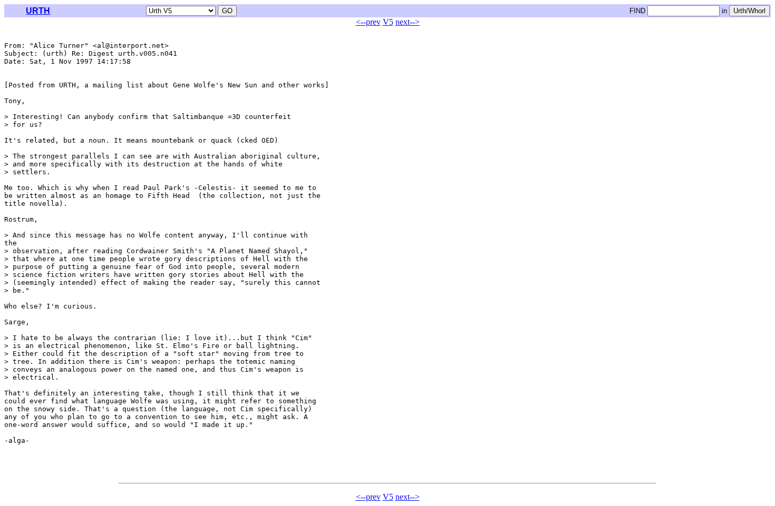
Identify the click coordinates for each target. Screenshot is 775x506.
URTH (38, 10)
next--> (407, 21)
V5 (388, 21)
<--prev (368, 21)
